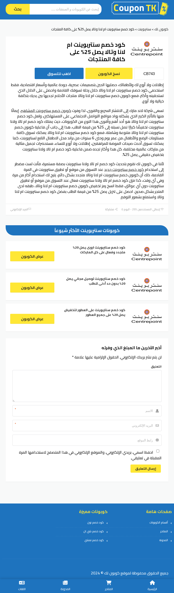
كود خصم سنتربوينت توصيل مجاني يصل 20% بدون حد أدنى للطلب (95, 281)
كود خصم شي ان (93, 531)
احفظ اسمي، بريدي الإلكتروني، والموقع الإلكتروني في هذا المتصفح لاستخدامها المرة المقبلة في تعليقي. (90, 455)
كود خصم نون (95, 522)
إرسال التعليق (145, 469)
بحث (18, 9)
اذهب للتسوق (59, 73)
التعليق (156, 366)
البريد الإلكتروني (19, 209)
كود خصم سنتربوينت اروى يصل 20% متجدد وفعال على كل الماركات (99, 249)
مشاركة (110, 209)
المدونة (163, 540)
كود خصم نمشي (94, 540)
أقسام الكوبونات (158, 522)
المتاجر (164, 531)
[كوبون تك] (140, 8)
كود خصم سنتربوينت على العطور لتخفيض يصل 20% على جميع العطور (94, 312)
